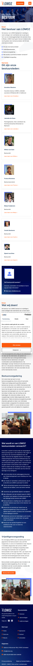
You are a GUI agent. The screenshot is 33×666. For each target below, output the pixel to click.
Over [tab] (27, 319)
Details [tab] (16, 319)
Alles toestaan (16, 345)
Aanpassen (16, 350)
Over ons (8, 14)
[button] (29, 3)
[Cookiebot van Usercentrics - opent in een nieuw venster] (24, 315)
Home (3, 14)
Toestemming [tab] (6, 319)
